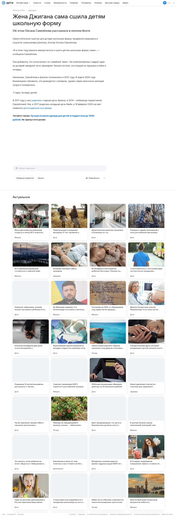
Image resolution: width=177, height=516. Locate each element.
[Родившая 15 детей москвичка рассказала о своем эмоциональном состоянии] (31, 376)
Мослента (32, 10)
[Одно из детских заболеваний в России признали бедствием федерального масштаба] (31, 492)
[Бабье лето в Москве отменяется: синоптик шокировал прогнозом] (108, 492)
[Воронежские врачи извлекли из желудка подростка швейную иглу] (69, 337)
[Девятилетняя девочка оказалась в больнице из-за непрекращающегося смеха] (108, 222)
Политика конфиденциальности (121, 514)
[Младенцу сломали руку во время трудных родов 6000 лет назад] (108, 453)
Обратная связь (167, 514)
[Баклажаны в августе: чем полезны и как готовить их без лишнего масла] (69, 453)
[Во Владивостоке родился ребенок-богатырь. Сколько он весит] (108, 260)
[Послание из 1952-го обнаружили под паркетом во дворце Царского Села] (108, 299)
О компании (11, 514)
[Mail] (3, 3)
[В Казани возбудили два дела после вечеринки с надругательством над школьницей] (31, 337)
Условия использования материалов (147, 514)
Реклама (20, 514)
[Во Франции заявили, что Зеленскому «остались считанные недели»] (69, 299)
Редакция (81, 514)
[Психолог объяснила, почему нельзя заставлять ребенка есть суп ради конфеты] (31, 299)
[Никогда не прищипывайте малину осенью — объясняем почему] (69, 415)
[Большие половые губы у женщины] (69, 260)
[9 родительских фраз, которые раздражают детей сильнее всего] (146, 337)
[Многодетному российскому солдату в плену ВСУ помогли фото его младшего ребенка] (31, 222)
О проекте (72, 514)
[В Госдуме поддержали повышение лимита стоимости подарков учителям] (146, 453)
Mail (3, 514)
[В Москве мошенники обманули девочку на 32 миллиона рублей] (108, 376)
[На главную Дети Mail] (9, 3)
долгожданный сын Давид (37, 108)
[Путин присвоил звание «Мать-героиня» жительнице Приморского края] (31, 415)
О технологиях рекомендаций (97, 514)
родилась (36, 100)
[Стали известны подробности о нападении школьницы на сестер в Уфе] (69, 492)
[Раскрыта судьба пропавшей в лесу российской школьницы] (146, 222)
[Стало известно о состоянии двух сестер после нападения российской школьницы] (146, 260)
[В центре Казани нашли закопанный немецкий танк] (146, 415)
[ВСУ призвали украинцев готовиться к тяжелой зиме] (31, 260)
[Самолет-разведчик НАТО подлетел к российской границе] (69, 376)
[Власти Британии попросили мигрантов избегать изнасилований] (146, 492)
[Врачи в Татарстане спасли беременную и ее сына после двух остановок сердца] (146, 299)
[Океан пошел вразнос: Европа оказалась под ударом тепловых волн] (108, 337)
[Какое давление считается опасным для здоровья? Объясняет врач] (146, 376)
